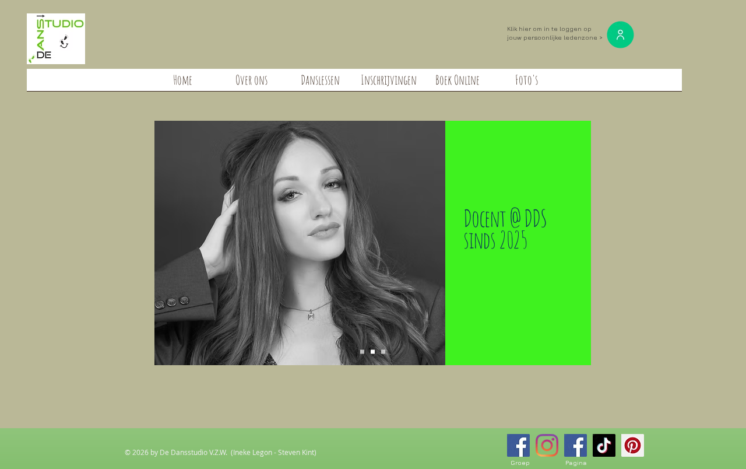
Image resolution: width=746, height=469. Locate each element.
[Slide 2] (373, 352)
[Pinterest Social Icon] (632, 445)
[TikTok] (604, 445)
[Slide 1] (362, 352)
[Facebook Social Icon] (518, 445)
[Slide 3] (383, 352)
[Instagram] (547, 445)
